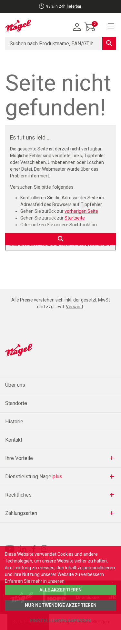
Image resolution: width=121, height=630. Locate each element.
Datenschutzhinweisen (89, 581)
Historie (14, 422)
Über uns (15, 385)
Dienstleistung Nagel (33, 476)
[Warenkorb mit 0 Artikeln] (90, 31)
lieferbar (74, 6)
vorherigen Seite (81, 211)
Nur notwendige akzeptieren (60, 605)
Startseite (75, 218)
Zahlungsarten (21, 513)
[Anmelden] (77, 27)
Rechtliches (18, 495)
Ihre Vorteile (19, 458)
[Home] (18, 25)
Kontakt (13, 440)
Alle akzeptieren (60, 589)
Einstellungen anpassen (60, 620)
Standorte (16, 403)
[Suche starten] (109, 43)
